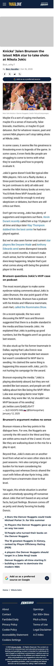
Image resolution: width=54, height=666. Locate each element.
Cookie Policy (9, 629)
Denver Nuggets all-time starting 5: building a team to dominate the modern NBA (25, 563)
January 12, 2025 (11, 413)
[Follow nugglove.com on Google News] (47, 578)
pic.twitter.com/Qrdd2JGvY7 (18, 406)
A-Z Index (38, 634)
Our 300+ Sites (41, 614)
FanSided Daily (10, 619)
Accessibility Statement (15, 634)
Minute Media (16, 647)
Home (5, 590)
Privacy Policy (9, 624)
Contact (6, 614)
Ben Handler (12, 69)
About (5, 609)
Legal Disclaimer (42, 629)
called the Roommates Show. (31, 307)
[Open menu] (4, 4)
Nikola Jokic (16, 590)
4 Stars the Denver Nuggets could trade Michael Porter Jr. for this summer (28, 519)
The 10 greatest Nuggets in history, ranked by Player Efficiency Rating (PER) (25, 544)
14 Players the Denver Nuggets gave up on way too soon (28, 527)
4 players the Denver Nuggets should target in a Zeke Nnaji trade (26, 554)
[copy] (20, 74)
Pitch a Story (40, 619)
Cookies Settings (11, 639)
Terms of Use (40, 624)
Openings (38, 609)
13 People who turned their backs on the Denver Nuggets (26, 535)
